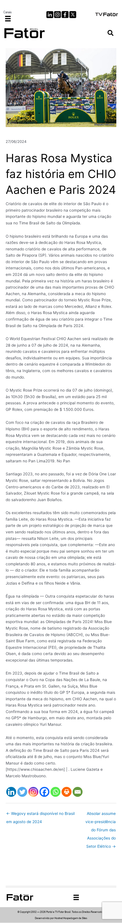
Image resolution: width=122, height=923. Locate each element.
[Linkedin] (11, 792)
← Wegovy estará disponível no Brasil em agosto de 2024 (40, 815)
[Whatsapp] (55, 792)
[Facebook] (44, 792)
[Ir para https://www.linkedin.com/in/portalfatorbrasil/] (49, 14)
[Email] (78, 792)
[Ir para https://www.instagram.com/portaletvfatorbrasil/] (57, 14)
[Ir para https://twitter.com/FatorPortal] (72, 14)
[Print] (66, 792)
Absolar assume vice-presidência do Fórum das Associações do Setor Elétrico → (100, 815)
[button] (110, 33)
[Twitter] (22, 792)
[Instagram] (33, 792)
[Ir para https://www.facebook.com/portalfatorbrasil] (65, 14)
